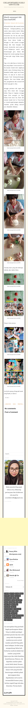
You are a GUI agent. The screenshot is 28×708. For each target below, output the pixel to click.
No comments (21, 23)
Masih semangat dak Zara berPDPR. (13, 18)
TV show (6, 593)
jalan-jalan (7, 604)
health (6, 602)
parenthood (7, 611)
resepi (13, 615)
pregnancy (7, 613)
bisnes (12, 595)
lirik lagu (13, 606)
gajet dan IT (19, 600)
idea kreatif (12, 602)
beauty (21, 593)
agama (17, 593)
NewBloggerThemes (12, 703)
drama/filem (7, 600)
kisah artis (7, 606)
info (20, 602)
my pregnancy (17, 608)
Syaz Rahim (13, 559)
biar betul (7, 595)
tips (5, 619)
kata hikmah (14, 604)
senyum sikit (7, 617)
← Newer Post (7, 403)
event (13, 600)
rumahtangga (19, 615)
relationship (7, 615)
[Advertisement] (14, 532)
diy (18, 597)
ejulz (11, 565)
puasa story (14, 613)
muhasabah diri (8, 608)
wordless (9, 619)
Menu (14, 11)
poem (16, 611)
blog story (17, 595)
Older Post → (21, 403)
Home (14, 403)
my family (7, 397)
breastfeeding (8, 597)
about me (12, 593)
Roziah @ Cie (14, 575)
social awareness (16, 617)
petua (13, 611)
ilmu (17, 602)
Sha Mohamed (15, 570)
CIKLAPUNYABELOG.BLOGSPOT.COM (14, 4)
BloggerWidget (20, 580)
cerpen (14, 597)
